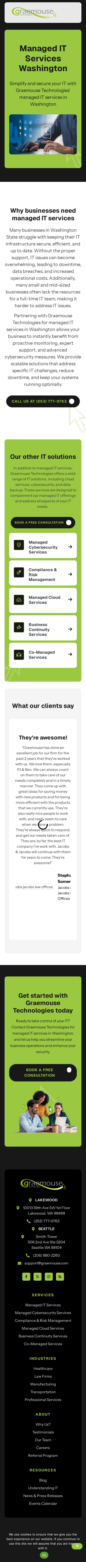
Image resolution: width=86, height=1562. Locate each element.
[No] (77, 1546)
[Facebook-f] (26, 1277)
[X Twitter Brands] (37, 1277)
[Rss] (60, 1277)
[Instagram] (49, 1277)
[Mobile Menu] (71, 13)
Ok (44, 1555)
